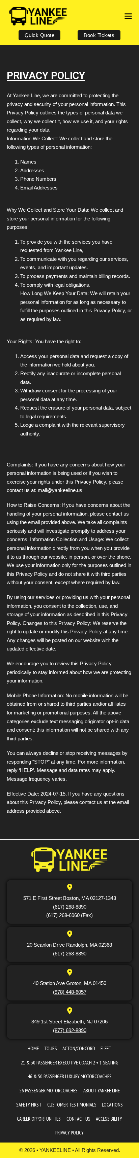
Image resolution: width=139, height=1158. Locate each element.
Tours (50, 1048)
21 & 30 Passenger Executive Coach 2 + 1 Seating (69, 1062)
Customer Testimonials (71, 1104)
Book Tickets (99, 35)
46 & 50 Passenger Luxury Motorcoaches (70, 1076)
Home (33, 1048)
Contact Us (78, 1119)
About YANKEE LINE (101, 1090)
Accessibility (109, 1119)
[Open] (128, 16)
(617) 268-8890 (69, 907)
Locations (112, 1104)
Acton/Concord (78, 1048)
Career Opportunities (39, 1119)
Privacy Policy (69, 1132)
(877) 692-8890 (69, 1030)
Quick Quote (40, 35)
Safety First (28, 1104)
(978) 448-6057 (69, 992)
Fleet (106, 1048)
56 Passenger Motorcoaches (48, 1090)
